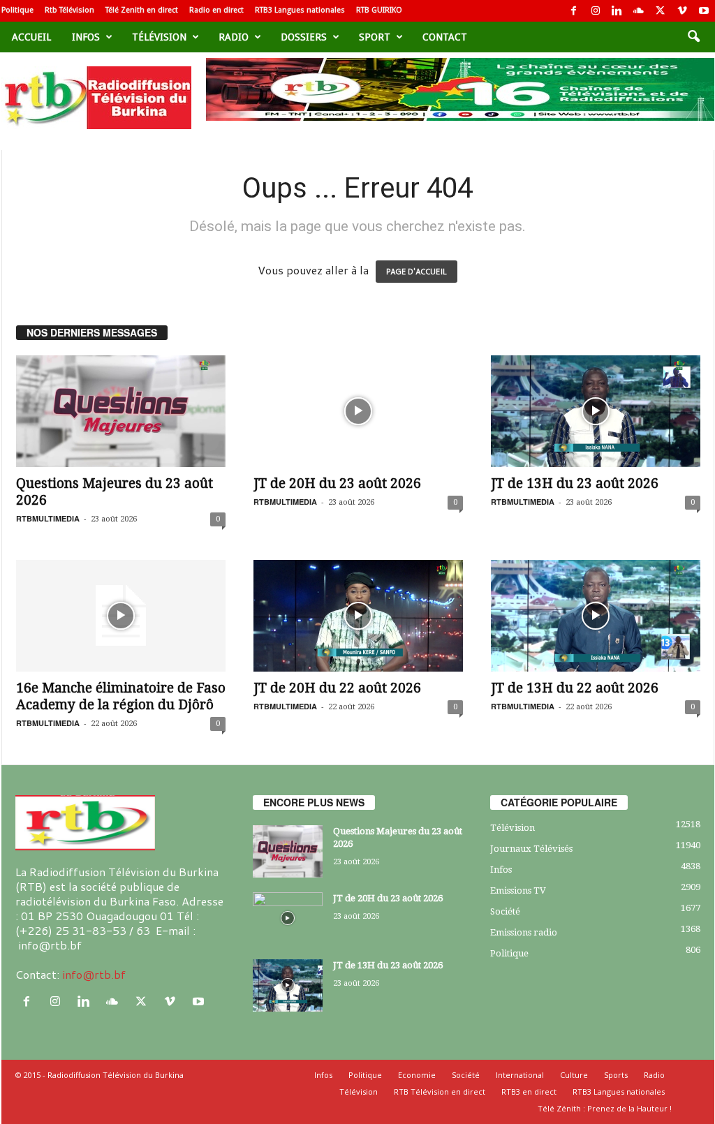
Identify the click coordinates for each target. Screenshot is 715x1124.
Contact (444, 37)
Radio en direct (216, 10)
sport (374, 37)
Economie (417, 1075)
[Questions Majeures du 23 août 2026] (121, 411)
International (520, 1075)
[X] (660, 11)
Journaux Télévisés (531, 848)
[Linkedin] (617, 11)
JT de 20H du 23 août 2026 (337, 483)
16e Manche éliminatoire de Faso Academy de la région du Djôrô (121, 696)
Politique (17, 10)
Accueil (31, 37)
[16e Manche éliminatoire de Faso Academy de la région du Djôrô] (121, 616)
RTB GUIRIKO (379, 10)
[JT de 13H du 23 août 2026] (595, 411)
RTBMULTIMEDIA (48, 518)
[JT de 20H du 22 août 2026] (358, 616)
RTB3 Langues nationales (300, 10)
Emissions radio (523, 932)
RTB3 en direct (528, 1091)
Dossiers (304, 37)
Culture (574, 1075)
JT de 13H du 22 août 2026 (574, 688)
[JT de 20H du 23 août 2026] (358, 411)
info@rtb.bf (94, 974)
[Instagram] (595, 11)
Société (505, 911)
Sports (616, 1075)
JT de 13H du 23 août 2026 (574, 483)
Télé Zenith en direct (141, 10)
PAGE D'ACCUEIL (416, 271)
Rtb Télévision (69, 10)
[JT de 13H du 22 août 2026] (595, 616)
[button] (693, 37)
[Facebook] (574, 11)
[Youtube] (703, 11)
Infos (86, 37)
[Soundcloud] (639, 11)
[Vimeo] (682, 11)
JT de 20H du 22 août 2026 (337, 688)
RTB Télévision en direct (439, 1091)
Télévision (159, 37)
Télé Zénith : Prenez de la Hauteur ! (605, 1108)
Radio (234, 37)
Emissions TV (518, 890)
